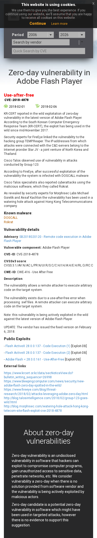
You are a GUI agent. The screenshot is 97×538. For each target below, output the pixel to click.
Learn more (59, 24)
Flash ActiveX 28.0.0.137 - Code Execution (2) (37, 353)
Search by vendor (27, 42)
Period (18, 35)
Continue (37, 23)
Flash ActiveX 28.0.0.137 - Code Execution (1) (37, 346)
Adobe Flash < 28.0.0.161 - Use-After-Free (34, 359)
